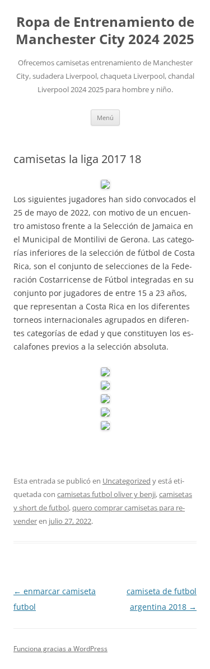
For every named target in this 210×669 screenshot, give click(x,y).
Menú (105, 117)
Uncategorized (126, 481)
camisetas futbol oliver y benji (106, 494)
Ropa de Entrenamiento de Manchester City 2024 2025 (105, 30)
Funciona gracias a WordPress (60, 648)
